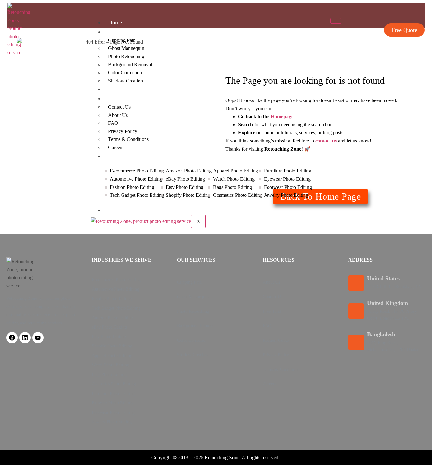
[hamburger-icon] (335, 21)
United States (383, 278)
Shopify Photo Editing (112, 346)
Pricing (116, 89)
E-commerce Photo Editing (116, 279)
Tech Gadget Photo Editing (116, 308)
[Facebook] (12, 337)
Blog (113, 210)
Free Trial (272, 311)
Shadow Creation (125, 80)
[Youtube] (38, 337)
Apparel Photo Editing (112, 355)
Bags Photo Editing (109, 374)
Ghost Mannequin (126, 48)
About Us (118, 115)
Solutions (119, 31)
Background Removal (130, 64)
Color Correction (125, 72)
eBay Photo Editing (109, 327)
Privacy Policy (122, 131)
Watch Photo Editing (110, 365)
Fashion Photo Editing (112, 298)
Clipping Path (122, 40)
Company (119, 98)
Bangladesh (381, 334)
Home (115, 22)
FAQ (113, 123)
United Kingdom (387, 303)
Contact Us (119, 107)
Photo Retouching (126, 56)
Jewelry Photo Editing (112, 422)
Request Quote (276, 340)
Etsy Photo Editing (109, 336)
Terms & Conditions (128, 139)
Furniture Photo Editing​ (113, 393)
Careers (115, 147)
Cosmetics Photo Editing (114, 384)
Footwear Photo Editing (113, 412)
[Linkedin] (25, 337)
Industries (119, 156)
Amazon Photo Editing (112, 317)
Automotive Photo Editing (115, 289)
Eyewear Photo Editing (112, 403)
